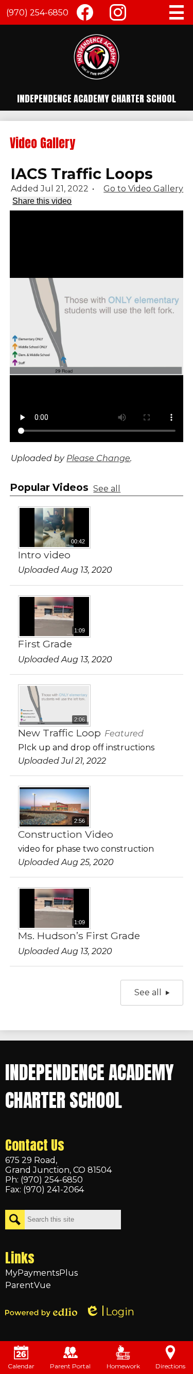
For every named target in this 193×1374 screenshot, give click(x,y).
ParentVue (28, 1285)
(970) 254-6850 (37, 12)
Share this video (42, 201)
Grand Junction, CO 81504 (58, 1165)
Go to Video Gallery (143, 188)
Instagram (118, 12)
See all (106, 489)
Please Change (98, 458)
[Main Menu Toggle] (176, 12)
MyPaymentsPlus (41, 1273)
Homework (123, 1366)
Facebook (85, 12)
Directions (170, 1366)
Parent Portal (70, 1366)
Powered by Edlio (41, 1312)
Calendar (21, 1366)
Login (109, 1312)
